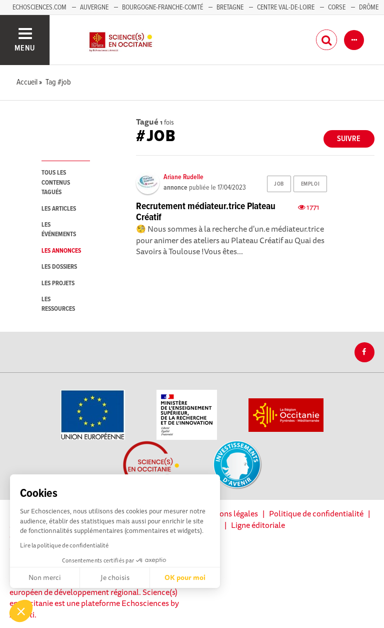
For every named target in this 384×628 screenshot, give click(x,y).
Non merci (44, 577)
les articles (59, 209)
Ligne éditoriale (258, 524)
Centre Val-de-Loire (285, 7)
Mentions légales (228, 513)
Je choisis (115, 577)
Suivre (348, 139)
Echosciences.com (39, 7)
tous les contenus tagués (56, 183)
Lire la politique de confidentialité (64, 545)
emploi (310, 184)
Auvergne (94, 7)
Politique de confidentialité (316, 513)
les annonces (61, 251)
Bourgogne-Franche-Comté (162, 7)
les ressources (58, 304)
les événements (59, 230)
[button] (21, 611)
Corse (337, 7)
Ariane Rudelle (184, 177)
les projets (58, 283)
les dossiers (59, 267)
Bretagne (230, 7)
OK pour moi (185, 577)
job (279, 184)
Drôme (368, 7)
